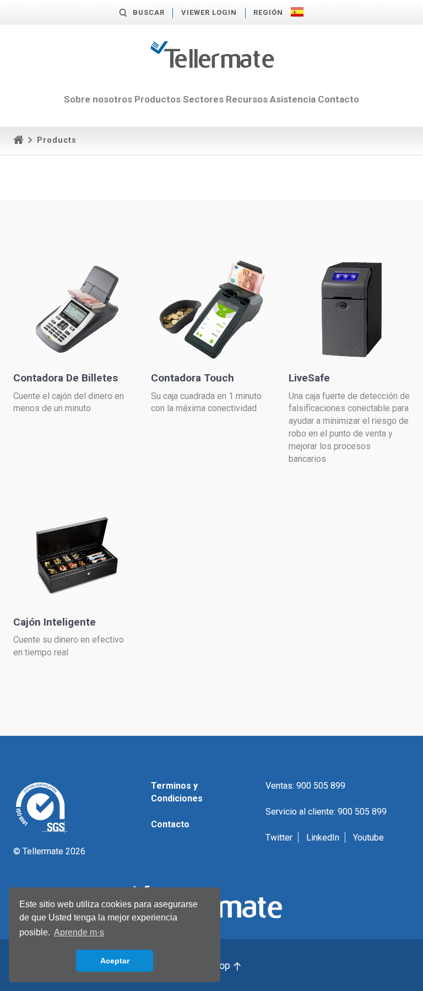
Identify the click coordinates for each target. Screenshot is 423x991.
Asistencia (293, 99)
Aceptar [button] (114, 960)
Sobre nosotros (98, 99)
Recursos (247, 99)
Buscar (149, 12)
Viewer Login (209, 12)
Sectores (203, 99)
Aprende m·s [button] (79, 932)
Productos (157, 99)
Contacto (338, 99)
